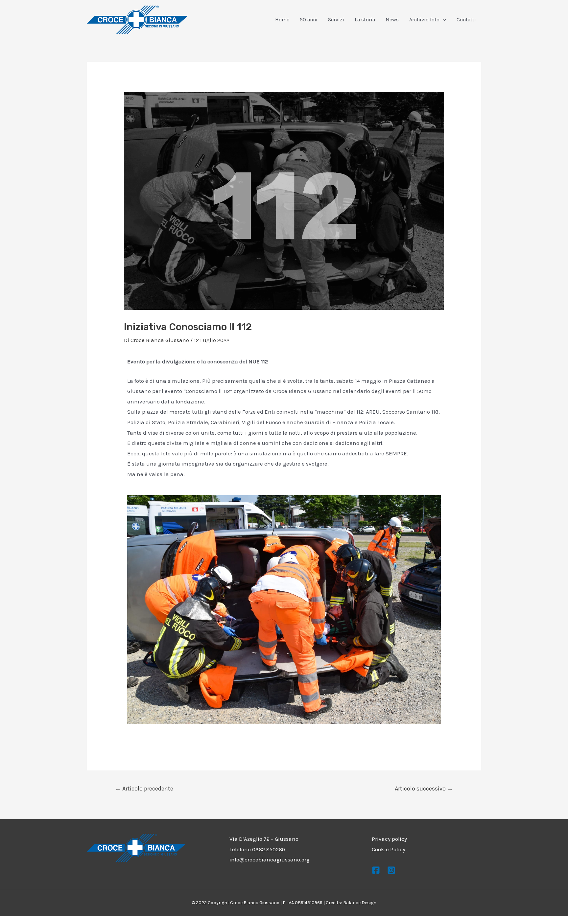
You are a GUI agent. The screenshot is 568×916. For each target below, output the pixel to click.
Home (282, 19)
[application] (442, 19)
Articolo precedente (144, 788)
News (392, 19)
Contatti (466, 19)
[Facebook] (376, 870)
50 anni (309, 19)
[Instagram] (391, 870)
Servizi (336, 19)
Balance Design (359, 902)
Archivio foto (424, 19)
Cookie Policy (388, 849)
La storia (365, 19)
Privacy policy (389, 839)
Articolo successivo (424, 788)
